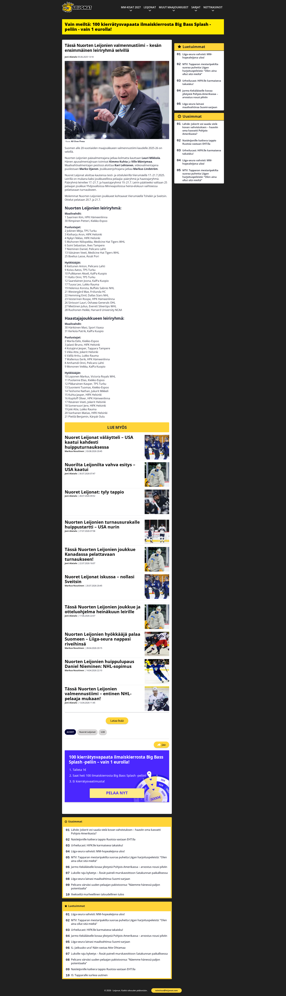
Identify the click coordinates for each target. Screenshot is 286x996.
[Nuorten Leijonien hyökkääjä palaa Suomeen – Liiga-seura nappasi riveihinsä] (157, 644)
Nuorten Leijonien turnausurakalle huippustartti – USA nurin (102, 524)
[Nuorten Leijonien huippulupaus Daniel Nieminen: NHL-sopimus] (157, 671)
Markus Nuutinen (74, 451)
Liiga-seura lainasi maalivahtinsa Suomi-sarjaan (100, 879)
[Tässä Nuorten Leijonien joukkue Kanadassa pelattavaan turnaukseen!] (157, 559)
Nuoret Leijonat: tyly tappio (94, 492)
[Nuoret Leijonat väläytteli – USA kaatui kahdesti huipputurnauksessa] (157, 447)
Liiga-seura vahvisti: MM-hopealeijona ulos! (98, 851)
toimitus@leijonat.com (166, 990)
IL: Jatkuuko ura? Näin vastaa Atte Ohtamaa (98, 947)
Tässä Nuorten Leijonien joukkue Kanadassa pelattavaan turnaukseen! (100, 554)
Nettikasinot (212, 7)
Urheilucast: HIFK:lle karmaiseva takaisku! (97, 845)
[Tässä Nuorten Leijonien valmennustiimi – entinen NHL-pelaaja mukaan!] (157, 698)
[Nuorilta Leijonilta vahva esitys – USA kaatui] (157, 474)
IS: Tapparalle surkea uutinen (89, 975)
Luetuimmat (76, 906)
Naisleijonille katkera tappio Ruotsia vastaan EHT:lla (103, 839)
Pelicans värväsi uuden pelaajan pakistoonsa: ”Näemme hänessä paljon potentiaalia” (115, 886)
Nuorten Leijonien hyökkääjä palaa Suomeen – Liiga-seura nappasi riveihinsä (102, 639)
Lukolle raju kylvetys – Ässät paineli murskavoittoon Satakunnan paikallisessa (119, 873)
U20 (103, 731)
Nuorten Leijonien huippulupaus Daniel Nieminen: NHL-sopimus (99, 663)
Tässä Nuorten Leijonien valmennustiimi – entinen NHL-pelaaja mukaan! (98, 694)
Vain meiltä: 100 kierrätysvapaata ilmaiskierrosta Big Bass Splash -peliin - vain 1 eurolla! (138, 26)
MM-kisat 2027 (131, 7)
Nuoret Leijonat (87, 731)
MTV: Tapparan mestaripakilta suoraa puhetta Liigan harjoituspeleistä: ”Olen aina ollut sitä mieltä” (119, 859)
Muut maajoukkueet (173, 7)
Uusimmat (75, 821)
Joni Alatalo (71, 56)
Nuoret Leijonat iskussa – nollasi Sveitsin (99, 579)
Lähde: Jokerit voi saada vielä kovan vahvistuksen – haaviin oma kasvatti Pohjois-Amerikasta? (116, 831)
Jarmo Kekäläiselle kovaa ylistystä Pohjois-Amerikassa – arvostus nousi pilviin (119, 867)
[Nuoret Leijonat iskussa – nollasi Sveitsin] (157, 586)
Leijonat (150, 7)
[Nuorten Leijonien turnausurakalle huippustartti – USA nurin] (157, 532)
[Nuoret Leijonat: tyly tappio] (156, 502)
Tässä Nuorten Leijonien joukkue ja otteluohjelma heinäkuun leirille (103, 609)
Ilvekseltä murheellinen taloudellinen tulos (97, 894)
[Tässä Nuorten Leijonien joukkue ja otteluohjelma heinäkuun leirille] (157, 616)
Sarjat (195, 7)
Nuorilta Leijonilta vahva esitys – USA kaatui (100, 467)
